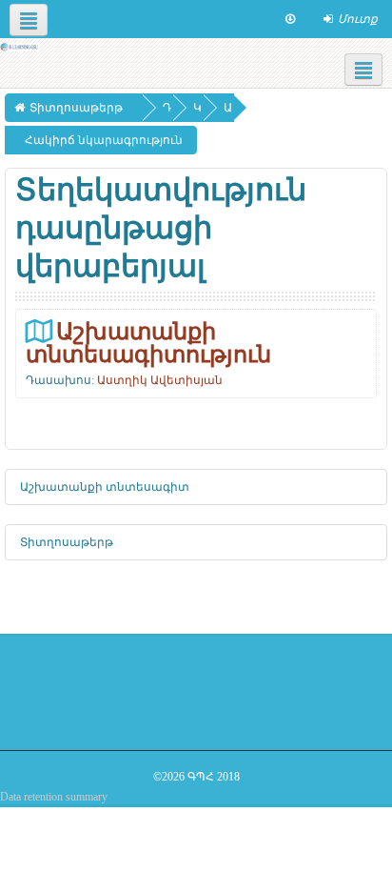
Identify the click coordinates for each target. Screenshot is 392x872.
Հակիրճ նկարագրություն (104, 140)
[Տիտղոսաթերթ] (19, 45)
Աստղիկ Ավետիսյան (160, 380)
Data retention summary (54, 796)
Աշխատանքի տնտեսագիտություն (148, 342)
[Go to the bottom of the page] (290, 19)
